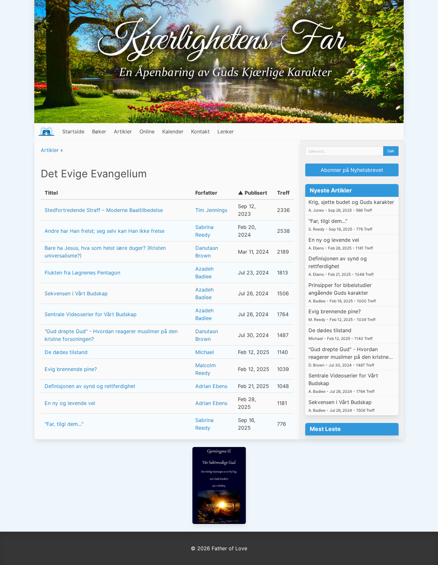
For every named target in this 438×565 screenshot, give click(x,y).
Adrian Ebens (211, 386)
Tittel (51, 193)
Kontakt (200, 131)
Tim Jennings (211, 210)
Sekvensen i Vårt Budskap (76, 293)
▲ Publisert (252, 193)
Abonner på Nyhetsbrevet (352, 170)
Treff (283, 193)
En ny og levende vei (70, 403)
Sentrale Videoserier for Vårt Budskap (91, 314)
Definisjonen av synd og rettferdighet (90, 386)
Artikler (123, 131)
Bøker (99, 131)
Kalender (172, 131)
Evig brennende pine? (71, 369)
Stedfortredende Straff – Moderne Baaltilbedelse (104, 210)
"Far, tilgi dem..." (64, 424)
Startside (73, 131)
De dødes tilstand (66, 352)
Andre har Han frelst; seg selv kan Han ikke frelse (104, 231)
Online (147, 131)
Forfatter (206, 193)
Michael (204, 352)
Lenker (225, 131)
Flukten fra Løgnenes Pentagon (82, 272)
